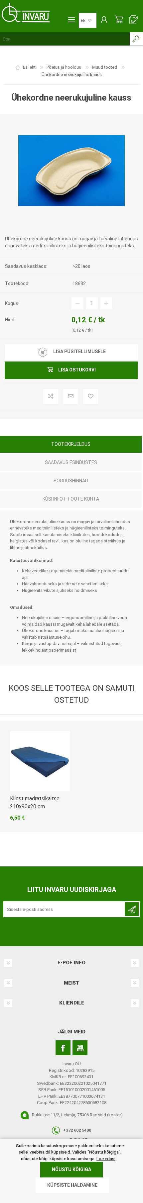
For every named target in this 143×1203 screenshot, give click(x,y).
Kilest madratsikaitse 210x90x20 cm (35, 802)
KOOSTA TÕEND (133, 20)
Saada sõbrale (81, 397)
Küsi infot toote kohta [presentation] (71, 499)
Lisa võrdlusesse (62, 397)
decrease (77, 303)
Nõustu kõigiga (71, 1169)
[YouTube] (79, 1047)
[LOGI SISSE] (103, 20)
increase (106, 303)
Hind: (10, 319)
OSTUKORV (118, 20)
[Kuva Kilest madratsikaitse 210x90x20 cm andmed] (40, 761)
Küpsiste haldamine (72, 1185)
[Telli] (132, 909)
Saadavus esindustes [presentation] (71, 462)
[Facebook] (63, 1047)
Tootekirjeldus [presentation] (70, 444)
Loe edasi (105, 1158)
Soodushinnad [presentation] (71, 480)
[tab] (71, 445)
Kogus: (12, 303)
